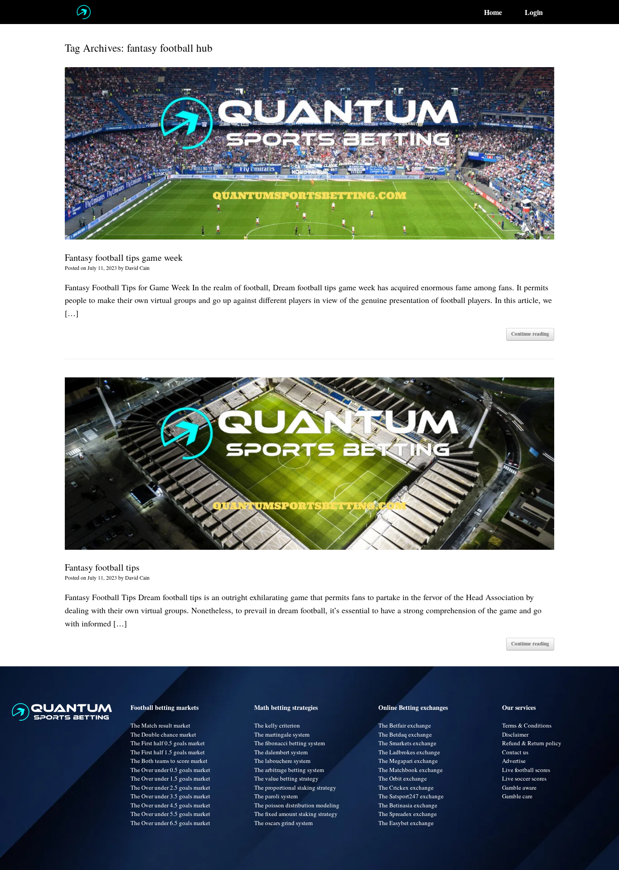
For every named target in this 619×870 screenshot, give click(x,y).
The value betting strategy (286, 778)
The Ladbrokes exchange (409, 752)
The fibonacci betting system (289, 743)
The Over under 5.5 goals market (170, 814)
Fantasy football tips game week (124, 257)
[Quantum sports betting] (83, 12)
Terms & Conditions (526, 725)
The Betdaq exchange (405, 734)
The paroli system (276, 796)
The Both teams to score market (169, 761)
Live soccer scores (524, 778)
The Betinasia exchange (407, 805)
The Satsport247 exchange (411, 796)
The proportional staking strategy (295, 787)
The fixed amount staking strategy (296, 814)
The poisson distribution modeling (296, 805)
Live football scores (526, 770)
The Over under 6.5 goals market (170, 823)
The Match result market (160, 725)
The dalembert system (281, 752)
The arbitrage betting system (289, 770)
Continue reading (530, 333)
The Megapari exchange (408, 761)
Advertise (514, 761)
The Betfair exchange (404, 725)
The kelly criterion (277, 725)
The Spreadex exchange (407, 814)
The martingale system (282, 734)
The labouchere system (282, 761)
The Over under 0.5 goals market (170, 770)
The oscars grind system (283, 823)
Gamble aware (519, 787)
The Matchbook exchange (410, 770)
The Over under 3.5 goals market (170, 796)
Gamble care (517, 796)
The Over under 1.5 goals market (170, 778)
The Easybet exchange (406, 823)
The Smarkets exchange (407, 743)
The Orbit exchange (402, 778)
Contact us (515, 752)
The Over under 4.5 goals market (170, 805)
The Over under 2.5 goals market (170, 787)
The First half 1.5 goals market (168, 752)
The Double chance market (163, 734)
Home (493, 12)
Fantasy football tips (102, 567)
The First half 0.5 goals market (168, 743)
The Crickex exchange (406, 787)
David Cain (137, 267)
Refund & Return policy (531, 743)
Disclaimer (515, 734)
